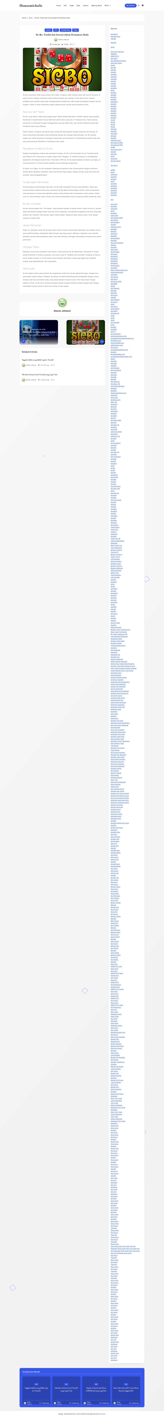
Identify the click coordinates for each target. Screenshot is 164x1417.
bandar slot (115, 846)
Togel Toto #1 (115, 557)
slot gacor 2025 (116, 281)
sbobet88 (114, 284)
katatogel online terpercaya (120, 682)
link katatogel (115, 650)
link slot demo (115, 443)
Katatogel (114, 534)
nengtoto (114, 509)
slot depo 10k (115, 384)
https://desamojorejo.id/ (119, 270)
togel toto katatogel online (120, 803)
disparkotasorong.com (118, 393)
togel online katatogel (118, 684)
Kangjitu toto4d (116, 643)
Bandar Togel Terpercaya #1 (120, 630)
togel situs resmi (116, 814)
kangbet (113, 93)
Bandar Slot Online (117, 1046)
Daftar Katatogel (116, 1105)
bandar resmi (115, 987)
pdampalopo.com (117, 345)
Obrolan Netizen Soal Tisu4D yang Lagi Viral (39, 374)
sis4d (112, 47)
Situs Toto (114, 780)
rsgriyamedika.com (117, 343)
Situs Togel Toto (116, 545)
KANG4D (114, 54)
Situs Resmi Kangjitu (118, 759)
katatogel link (115, 655)
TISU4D (113, 39)
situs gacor (114, 857)
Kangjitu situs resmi (118, 757)
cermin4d (114, 134)
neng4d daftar (116, 853)
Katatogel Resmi (116, 778)
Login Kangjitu (116, 1069)
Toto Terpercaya (116, 548)
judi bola (114, 154)
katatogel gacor (116, 673)
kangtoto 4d (115, 493)
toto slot (113, 1180)
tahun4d (113, 129)
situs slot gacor (116, 500)
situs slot (114, 844)
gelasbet (114, 388)
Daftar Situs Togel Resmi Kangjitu (122, 664)
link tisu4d (114, 477)
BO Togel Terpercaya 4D (119, 634)
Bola (78, 5)
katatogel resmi (116, 816)
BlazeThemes (100, 1414)
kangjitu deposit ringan (119, 677)
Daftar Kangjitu (116, 561)
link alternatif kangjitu (118, 61)
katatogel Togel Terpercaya (120, 741)
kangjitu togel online (118, 698)
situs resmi (114, 994)
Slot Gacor (114, 884)
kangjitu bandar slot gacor (120, 823)
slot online (114, 220)
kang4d (113, 518)
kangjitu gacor (116, 809)
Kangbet (113, 377)
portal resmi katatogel (118, 702)
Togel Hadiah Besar (117, 541)
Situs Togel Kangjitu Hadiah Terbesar (124, 668)
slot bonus (114, 398)
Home (58, 5)
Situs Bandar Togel (117, 743)
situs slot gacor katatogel (119, 725)
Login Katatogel (116, 1101)
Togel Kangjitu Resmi (118, 646)
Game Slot (114, 889)
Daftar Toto (115, 573)
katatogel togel (116, 709)
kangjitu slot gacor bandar (120, 793)
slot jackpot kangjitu (118, 752)
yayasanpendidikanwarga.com (121, 357)
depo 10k (114, 402)
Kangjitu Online (116, 768)
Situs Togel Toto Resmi (119, 632)
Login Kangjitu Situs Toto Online (122, 671)
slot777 (113, 332)
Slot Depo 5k (115, 382)
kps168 (113, 68)
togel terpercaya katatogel (120, 691)
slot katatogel (115, 727)
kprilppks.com (115, 400)
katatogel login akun (118, 734)
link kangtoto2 (116, 457)
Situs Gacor (115, 921)
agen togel (114, 215)
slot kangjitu (115, 841)
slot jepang (114, 525)
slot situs (114, 834)
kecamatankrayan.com (119, 336)
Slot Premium (115, 896)
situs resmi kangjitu (117, 730)
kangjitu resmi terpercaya (119, 693)
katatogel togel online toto (120, 800)
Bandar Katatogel (117, 568)
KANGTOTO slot (116, 966)
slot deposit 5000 (117, 143)
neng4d (113, 70)
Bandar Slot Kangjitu (118, 1057)
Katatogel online (116, 1026)
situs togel (114, 250)
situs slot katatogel (117, 764)
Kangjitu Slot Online (118, 748)
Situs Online (115, 953)
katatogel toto (115, 812)
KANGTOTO (115, 56)
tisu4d (113, 65)
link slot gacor (116, 161)
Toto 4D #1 (114, 552)
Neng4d (113, 379)
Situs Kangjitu (115, 784)
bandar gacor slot (117, 807)
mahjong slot (115, 436)
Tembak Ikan (65, 30)
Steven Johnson (63, 39)
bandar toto (115, 1335)
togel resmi (114, 718)
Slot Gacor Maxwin (117, 52)
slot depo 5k (115, 313)
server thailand (116, 370)
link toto (113, 484)
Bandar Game (115, 887)
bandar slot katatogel (118, 686)
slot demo (114, 311)
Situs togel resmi (116, 1246)
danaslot (114, 495)
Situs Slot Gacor (116, 1048)
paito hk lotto (115, 623)
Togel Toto (114, 529)
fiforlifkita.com (116, 341)
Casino (85, 5)
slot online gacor (116, 696)
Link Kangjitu (115, 559)
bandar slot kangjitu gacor (120, 796)
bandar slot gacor (117, 805)
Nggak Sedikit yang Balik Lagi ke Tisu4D (38, 360)
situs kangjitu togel (117, 739)
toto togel (114, 1019)
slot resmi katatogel (117, 766)
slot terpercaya (116, 985)
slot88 (113, 147)
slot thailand (115, 222)
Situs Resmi (115, 775)
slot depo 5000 (116, 420)
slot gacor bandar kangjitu (120, 798)
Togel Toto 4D (115, 539)
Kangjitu (113, 536)
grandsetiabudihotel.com (119, 350)
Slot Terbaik (115, 898)
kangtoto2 (114, 34)
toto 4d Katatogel (117, 689)
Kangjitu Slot (115, 1041)
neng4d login (115, 850)
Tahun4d (114, 1228)
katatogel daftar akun (118, 732)
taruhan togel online (118, 641)
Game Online (115, 937)
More (107, 5)
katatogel (114, 652)
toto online (114, 1030)
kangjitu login (115, 36)
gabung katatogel (117, 659)
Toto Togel (114, 1103)
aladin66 (114, 329)
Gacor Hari (114, 900)
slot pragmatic (116, 334)
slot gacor (114, 58)
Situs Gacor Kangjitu (118, 1037)
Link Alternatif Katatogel (119, 636)
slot (112, 200)
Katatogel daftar (116, 639)
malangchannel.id (117, 272)
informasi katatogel (117, 705)
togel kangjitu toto (117, 700)
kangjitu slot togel (117, 721)
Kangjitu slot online (117, 791)
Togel (72, 5)
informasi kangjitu (117, 680)
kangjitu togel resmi (117, 737)
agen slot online (116, 432)
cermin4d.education (117, 386)
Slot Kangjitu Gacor (117, 789)
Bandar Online (116, 903)
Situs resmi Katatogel (118, 782)
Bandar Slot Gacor (117, 1067)
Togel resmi (115, 787)
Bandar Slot (115, 878)
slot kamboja (115, 238)
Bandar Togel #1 (116, 550)
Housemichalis (31, 5)
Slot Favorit (115, 935)
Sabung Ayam (96, 5)
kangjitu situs (115, 832)
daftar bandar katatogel (119, 661)
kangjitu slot (115, 839)
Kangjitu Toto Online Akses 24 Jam (123, 666)
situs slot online (116, 63)
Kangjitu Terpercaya (118, 1062)
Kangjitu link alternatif (118, 755)
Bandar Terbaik (116, 773)
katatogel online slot (118, 707)
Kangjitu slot (115, 657)
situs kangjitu (115, 837)
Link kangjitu (115, 577)
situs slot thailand (117, 243)
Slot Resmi (114, 891)
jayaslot (113, 502)
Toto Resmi (115, 746)
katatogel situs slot (117, 762)
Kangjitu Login (116, 564)
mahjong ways (116, 140)
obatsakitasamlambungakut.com (122, 338)
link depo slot (115, 489)
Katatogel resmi (116, 1014)
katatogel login (116, 818)
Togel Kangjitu (116, 575)
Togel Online (115, 527)
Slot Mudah (115, 771)
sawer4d (114, 74)
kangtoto (114, 88)
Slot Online (114, 880)
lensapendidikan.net (118, 354)
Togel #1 (114, 532)
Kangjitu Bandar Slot (118, 1032)
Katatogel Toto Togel (118, 1107)
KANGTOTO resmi (117, 973)
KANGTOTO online (117, 989)
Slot (65, 5)
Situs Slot (114, 882)
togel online (115, 1016)
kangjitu (113, 43)
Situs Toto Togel (116, 1098)
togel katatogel (116, 675)
